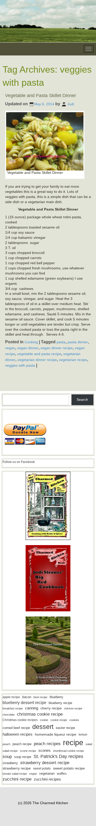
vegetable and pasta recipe (39, 354)
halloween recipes (18, 734)
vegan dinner (27, 348)
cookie (44, 719)
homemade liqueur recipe (55, 734)
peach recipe (22, 744)
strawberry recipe (17, 768)
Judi (70, 104)
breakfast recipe (13, 708)
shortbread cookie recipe (68, 750)
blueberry (56, 697)
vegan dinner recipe (56, 348)
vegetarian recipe (73, 359)
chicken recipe (73, 708)
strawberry (10, 763)
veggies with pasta (20, 365)
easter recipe (65, 728)
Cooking (31, 342)
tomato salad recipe (15, 773)
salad (89, 744)
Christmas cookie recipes (20, 720)
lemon (83, 734)
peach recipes (47, 743)
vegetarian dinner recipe (37, 359)
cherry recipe (51, 708)
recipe (73, 742)
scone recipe (28, 750)
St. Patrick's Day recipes (58, 756)
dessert (43, 726)
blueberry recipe (60, 703)
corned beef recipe (16, 728)
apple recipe (11, 697)
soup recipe (22, 757)
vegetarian (47, 773)
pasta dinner (78, 342)
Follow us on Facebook (19, 462)
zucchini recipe (17, 779)
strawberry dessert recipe (44, 762)
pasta (61, 342)
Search (82, 399)
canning (31, 708)
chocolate (9, 714)
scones (44, 750)
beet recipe (40, 697)
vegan (10, 348)
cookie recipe (58, 719)
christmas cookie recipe (40, 714)
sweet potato (42, 768)
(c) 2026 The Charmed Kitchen (43, 803)
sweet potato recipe (69, 768)
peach (6, 744)
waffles (62, 773)
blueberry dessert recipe (24, 702)
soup (7, 756)
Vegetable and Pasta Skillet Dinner (40, 95)
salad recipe (10, 750)
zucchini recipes (47, 779)
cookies (74, 719)
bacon (26, 697)
